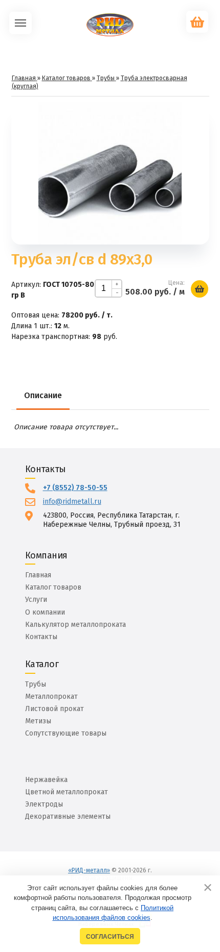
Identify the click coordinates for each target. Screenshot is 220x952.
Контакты (41, 636)
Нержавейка (46, 779)
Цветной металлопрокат (66, 792)
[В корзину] (199, 289)
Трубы (35, 684)
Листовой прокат (54, 708)
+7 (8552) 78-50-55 (75, 487)
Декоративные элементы (68, 816)
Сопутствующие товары (65, 733)
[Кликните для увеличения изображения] (110, 173)
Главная (38, 575)
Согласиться (110, 936)
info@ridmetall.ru (72, 501)
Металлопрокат (51, 696)
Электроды (44, 804)
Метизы (38, 721)
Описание (43, 395)
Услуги (36, 599)
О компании (45, 612)
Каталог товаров (53, 587)
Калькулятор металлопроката (75, 624)
